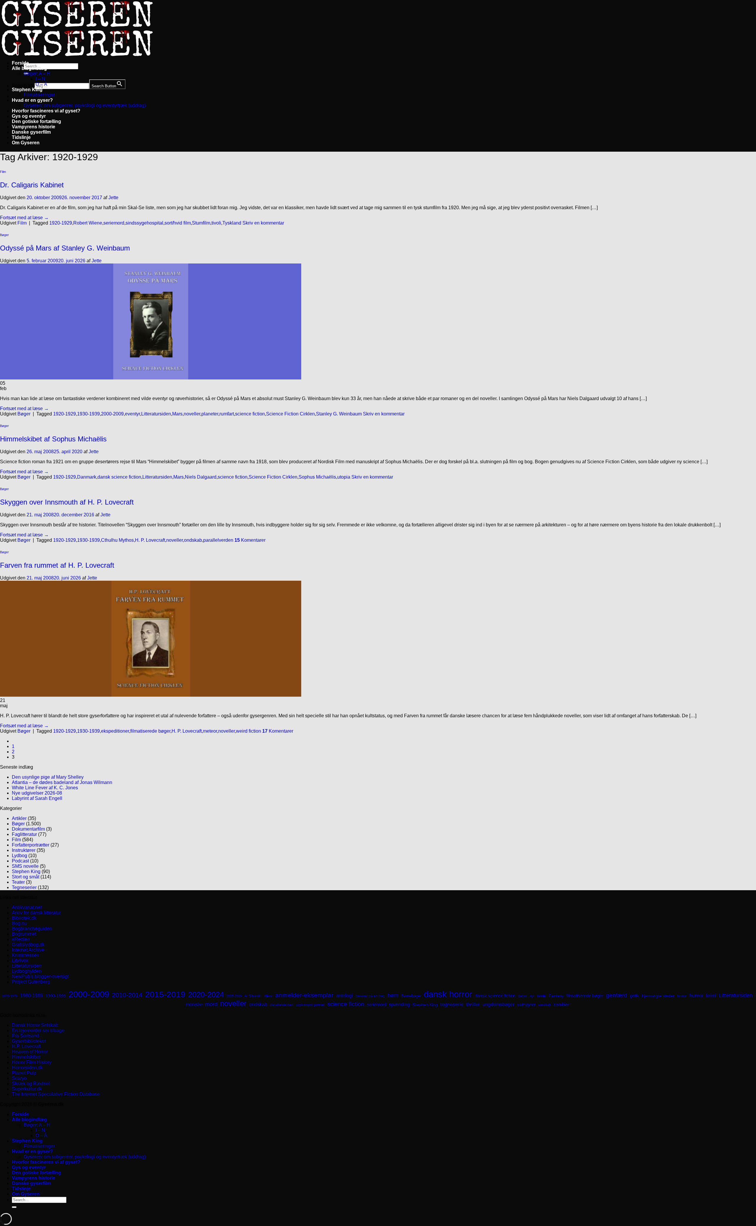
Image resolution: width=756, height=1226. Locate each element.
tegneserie (451, 1004)
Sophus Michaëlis (317, 476)
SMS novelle (25, 866)
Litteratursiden (156, 413)
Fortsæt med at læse (24, 217)
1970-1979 (9, 996)
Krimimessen (25, 955)
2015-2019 (165, 994)
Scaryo (19, 1078)
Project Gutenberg (31, 981)
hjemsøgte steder (658, 996)
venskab (544, 1005)
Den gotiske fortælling (36, 121)
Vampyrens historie (33, 126)
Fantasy (556, 995)
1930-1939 (88, 413)
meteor (210, 731)
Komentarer (249, 540)
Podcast (20, 860)
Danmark (86, 476)
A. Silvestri (253, 996)
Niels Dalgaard (200, 476)
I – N (40, 78)
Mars (177, 413)
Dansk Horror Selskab (35, 1025)
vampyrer (526, 1004)
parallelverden (218, 540)
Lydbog (19, 855)
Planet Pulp (24, 1073)
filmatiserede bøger (150, 731)
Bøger (4, 235)
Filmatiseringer (39, 94)
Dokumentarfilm (28, 828)
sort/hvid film (177, 222)
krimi (711, 995)
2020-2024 (206, 995)
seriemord (113, 222)
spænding (399, 1004)
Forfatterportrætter (30, 844)
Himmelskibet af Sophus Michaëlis (53, 439)
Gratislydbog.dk (28, 944)
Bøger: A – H (37, 73)
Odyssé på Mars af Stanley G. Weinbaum (65, 248)
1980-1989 (31, 995)
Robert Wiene (87, 222)
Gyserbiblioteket (29, 1041)
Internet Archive (28, 949)
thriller (473, 1004)
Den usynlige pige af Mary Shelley (48, 777)
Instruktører (23, 850)
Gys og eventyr (29, 116)
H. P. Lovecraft (150, 540)
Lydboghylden (26, 971)
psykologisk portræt (310, 1005)
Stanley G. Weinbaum (339, 413)
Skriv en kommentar (263, 222)
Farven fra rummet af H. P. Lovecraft (57, 565)
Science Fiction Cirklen (290, 413)
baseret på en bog (370, 996)
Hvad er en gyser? (32, 100)
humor (696, 996)
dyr (532, 996)
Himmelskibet (26, 1057)
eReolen (21, 939)
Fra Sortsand (25, 1035)
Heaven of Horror (30, 1051)
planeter (209, 413)
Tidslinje (21, 137)
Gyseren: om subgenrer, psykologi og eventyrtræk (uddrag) (85, 105)
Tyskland (231, 222)
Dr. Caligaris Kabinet (32, 185)
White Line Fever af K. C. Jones (45, 787)
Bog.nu (19, 923)
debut (522, 996)
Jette (113, 197)
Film (3, 171)
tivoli (216, 222)
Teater (18, 882)
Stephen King (27, 89)
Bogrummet (24, 934)
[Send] (14, 1207)
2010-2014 (127, 995)
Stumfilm (201, 222)
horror (682, 996)
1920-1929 (60, 222)
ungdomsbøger (498, 1004)
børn (392, 996)
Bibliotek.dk (24, 918)
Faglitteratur (24, 834)
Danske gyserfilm (31, 132)
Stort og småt (25, 876)
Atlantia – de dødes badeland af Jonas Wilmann (62, 782)
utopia (343, 476)
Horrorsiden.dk (27, 1067)
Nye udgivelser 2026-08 (37, 792)
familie (541, 996)
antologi (344, 995)
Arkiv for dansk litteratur (36, 912)
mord (211, 1004)
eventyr (132, 413)
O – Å (41, 84)
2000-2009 (112, 413)
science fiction (250, 413)
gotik (634, 995)
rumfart (226, 413)
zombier (561, 1004)
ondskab (193, 540)
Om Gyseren (26, 142)
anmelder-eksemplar (304, 995)
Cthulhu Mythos (117, 540)
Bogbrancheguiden (32, 928)
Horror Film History (31, 1062)
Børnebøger (411, 996)
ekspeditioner (115, 731)
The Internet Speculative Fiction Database (56, 1094)
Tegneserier (24, 887)
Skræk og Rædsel (31, 1083)
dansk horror (448, 994)
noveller (192, 413)
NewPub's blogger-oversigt (40, 976)
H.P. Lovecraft (26, 1046)
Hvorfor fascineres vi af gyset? (46, 110)
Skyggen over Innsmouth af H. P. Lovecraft (67, 502)
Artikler (19, 818)
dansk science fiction (119, 476)
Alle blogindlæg (29, 68)
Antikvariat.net (27, 907)
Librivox (20, 960)
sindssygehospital (144, 222)
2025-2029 (234, 996)
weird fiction (248, 731)
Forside (20, 63)
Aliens (268, 996)
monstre (194, 1004)
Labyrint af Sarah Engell (37, 798)
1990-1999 (55, 995)
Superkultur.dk (27, 1088)
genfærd (616, 995)
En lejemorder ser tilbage (38, 1030)
